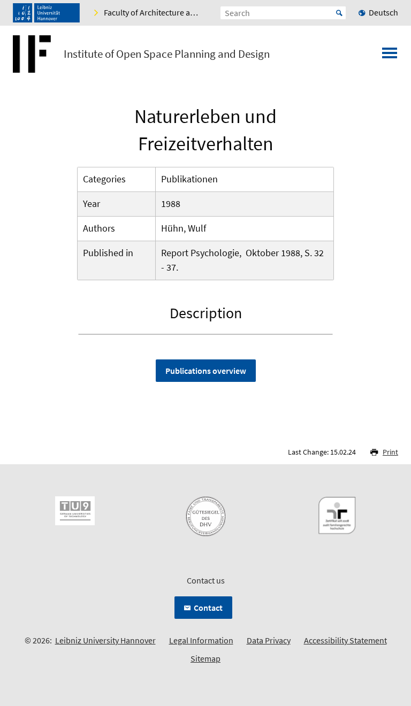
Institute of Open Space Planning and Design (167, 54)
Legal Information (201, 640)
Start (339, 12)
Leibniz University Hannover (105, 640)
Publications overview (205, 370)
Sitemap (205, 658)
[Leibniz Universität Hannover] (46, 12)
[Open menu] (389, 56)
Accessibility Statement (345, 640)
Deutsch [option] (383, 12)
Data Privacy (269, 640)
